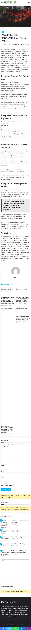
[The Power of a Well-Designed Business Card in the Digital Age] (5, 553)
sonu (5, 44)
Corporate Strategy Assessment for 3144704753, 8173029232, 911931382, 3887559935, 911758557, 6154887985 (8, 429)
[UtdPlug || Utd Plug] (10, 2)
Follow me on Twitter (8, 586)
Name (3, 465)
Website (3, 477)
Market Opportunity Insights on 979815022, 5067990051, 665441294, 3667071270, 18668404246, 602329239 (23, 319)
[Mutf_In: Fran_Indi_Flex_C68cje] (5, 546)
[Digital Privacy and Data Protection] (5, 532)
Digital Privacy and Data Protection (19, 530)
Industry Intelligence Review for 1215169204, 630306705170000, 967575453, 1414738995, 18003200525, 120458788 (7, 300)
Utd (8, 29)
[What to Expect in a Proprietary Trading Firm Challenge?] (5, 524)
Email (3, 471)
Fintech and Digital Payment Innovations (20, 537)
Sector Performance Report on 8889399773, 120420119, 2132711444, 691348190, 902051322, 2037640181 (22, 300)
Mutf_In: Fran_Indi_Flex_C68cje (18, 544)
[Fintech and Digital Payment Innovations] (5, 539)
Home (4, 29)
